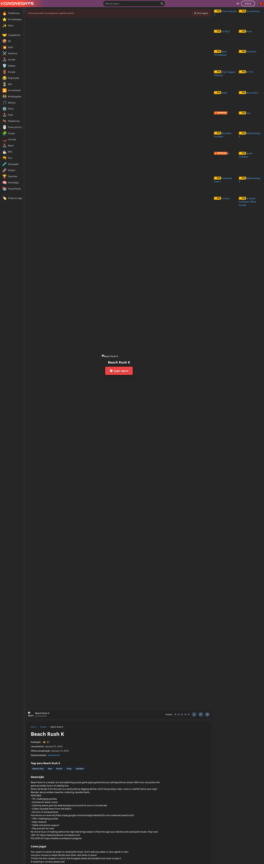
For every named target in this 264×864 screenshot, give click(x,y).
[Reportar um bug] (194, 714)
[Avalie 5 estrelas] (188, 714)
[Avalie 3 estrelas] (182, 714)
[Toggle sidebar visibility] (24, 11)
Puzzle (43, 727)
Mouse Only (37, 768)
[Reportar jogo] (200, 714)
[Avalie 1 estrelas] (175, 714)
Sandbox (80, 768)
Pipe (50, 768)
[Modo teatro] (207, 714)
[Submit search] (162, 3)
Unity (69, 768)
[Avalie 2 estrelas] (178, 714)
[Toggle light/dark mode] (238, 3)
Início (33, 727)
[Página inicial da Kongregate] (17, 3)
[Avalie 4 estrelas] (185, 714)
